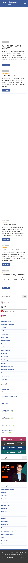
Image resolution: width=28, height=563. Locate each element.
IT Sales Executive (9, 75)
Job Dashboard (21, 552)
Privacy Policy (8, 554)
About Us (21, 554)
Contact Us (15, 554)
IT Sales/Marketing (9, 224)
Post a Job (14, 552)
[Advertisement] (14, 25)
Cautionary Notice (6, 552)
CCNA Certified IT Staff (10, 250)
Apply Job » (6, 65)
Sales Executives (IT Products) (13, 275)
